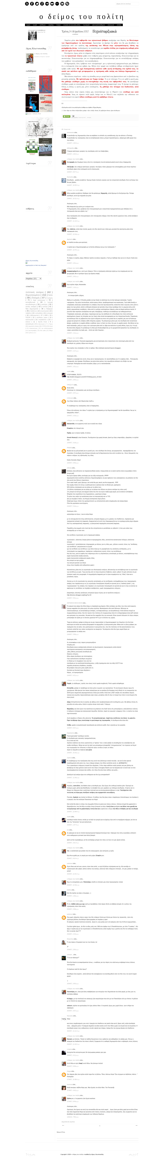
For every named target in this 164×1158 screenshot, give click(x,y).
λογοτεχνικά (86, 24)
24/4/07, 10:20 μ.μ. (73, 753)
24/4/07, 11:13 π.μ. (73, 221)
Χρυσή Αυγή (43, 322)
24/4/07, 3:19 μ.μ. (73, 443)
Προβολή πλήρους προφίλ (42, 56)
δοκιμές (36, 297)
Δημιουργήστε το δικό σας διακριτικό (36, 265)
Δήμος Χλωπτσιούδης (32, 260)
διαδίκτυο (33, 311)
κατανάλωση (30, 324)
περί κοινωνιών (40, 300)
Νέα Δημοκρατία (32, 309)
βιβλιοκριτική (34, 315)
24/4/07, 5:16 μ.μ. (73, 506)
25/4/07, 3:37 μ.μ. (73, 1011)
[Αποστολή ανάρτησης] (72, 116)
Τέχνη (51, 324)
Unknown (70, 398)
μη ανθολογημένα (47, 328)
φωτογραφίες (33, 330)
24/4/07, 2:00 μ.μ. (73, 380)
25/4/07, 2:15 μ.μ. (73, 934)
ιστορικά (50, 313)
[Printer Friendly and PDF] (66, 116)
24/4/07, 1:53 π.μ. (73, 154)
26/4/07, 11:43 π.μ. (73, 1044)
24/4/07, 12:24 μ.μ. (73, 234)
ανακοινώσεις (33, 328)
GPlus (42, 4)
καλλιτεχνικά (30, 319)
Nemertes (70, 177)
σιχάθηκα (31, 332)
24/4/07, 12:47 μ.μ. (73, 250)
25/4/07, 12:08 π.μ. (73, 811)
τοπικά (45, 307)
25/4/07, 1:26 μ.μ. (73, 896)
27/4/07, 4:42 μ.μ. (73, 1090)
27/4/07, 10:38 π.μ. (73, 1079)
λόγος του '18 (41, 32)
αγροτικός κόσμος (33, 326)
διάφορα (49, 309)
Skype (67, 4)
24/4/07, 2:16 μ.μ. (73, 415)
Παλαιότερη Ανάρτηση (136, 1125)
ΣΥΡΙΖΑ (44, 326)
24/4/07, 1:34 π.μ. (73, 143)
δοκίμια (59, 24)
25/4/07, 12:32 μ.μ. (73, 885)
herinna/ (70, 1084)
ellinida (69, 468)
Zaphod (69, 758)
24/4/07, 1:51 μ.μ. (73, 366)
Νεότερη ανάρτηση (63, 1125)
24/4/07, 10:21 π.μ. (73, 198)
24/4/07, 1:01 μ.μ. (73, 263)
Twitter (37, 4)
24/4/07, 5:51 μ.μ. (73, 598)
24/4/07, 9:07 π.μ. (73, 172)
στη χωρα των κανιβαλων (36, 30)
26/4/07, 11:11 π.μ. (73, 1031)
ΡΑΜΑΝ (69, 448)
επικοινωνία (111, 24)
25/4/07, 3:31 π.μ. (73, 843)
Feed (27, 4)
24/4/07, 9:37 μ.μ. (73, 728)
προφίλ (35, 24)
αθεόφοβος (71, 148)
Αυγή (51, 326)
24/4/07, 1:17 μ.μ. (73, 351)
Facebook (32, 4)
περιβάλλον (43, 319)
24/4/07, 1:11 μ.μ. (73, 333)
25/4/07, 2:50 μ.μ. (73, 949)
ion (68, 830)
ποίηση (89, 117)
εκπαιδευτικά (31, 302)
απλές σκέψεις (31, 307)
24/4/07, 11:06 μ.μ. (73, 777)
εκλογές (45, 304)
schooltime (39, 313)
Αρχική (28, 24)
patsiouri (70, 863)
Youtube (47, 4)
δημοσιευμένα (33, 295)
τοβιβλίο (28, 313)
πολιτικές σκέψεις (35, 292)
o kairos (70, 1049)
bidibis (69, 890)
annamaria (70, 132)
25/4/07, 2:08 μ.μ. (73, 909)
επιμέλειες (51, 24)
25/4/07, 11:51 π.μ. (73, 874)
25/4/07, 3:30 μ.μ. (73, 983)
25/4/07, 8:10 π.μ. (73, 858)
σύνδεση (119, 24)
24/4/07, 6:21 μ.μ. (73, 675)
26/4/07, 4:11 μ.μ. (73, 1055)
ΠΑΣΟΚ (28, 317)
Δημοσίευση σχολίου (68, 1122)
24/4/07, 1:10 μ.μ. (73, 287)
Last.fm (57, 4)
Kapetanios (71, 733)
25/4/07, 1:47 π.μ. (73, 825)
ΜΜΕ (46, 315)
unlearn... (70, 954)
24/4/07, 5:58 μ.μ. (73, 634)
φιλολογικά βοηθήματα (98, 24)
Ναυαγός (70, 1016)
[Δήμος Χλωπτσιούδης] (26, 263)
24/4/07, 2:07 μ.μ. (73, 393)
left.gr (51, 330)
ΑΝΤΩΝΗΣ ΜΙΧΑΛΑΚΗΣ (75, 603)
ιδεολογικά (41, 324)
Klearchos (70, 939)
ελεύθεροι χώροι (42, 317)
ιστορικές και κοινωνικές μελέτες (71, 24)
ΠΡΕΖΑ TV (70, 385)
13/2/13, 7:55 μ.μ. (73, 1117)
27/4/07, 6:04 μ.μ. (73, 1101)
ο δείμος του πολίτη (82, 17)
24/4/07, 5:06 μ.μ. (73, 463)
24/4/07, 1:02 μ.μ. (73, 276)
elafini (69, 371)
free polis (43, 330)
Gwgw (69, 1071)
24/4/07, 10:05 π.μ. (73, 185)
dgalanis (70, 239)
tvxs (50, 295)
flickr (52, 4)
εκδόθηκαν (43, 24)
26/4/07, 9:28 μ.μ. (73, 1066)
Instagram (62, 4)
